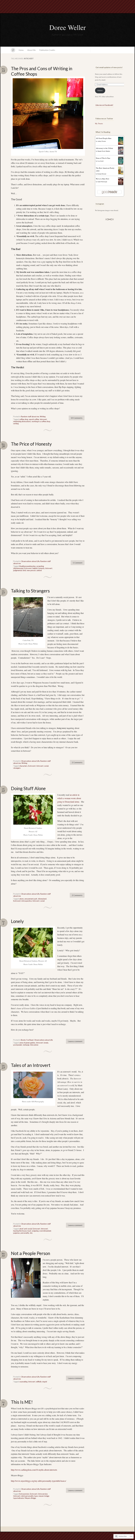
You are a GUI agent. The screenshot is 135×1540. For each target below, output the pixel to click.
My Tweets (99, 123)
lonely (46, 1043)
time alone (34, 1045)
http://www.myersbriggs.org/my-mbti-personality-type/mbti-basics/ (38, 1480)
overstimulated (45, 1231)
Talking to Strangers (30, 590)
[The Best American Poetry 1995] (120, 174)
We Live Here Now (102, 179)
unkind (39, 570)
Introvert (43, 419)
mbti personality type (29, 1496)
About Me (31, 50)
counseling (23, 1382)
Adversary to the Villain (104, 148)
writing (16, 423)
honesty (41, 568)
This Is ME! (22, 1402)
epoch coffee (34, 419)
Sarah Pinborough (102, 182)
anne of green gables (27, 1043)
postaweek (17, 1045)
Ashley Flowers (102, 141)
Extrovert (28, 568)
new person (31, 570)
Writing (42, 416)
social (46, 766)
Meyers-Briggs (30, 1498)
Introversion (43, 1494)
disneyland (42, 899)
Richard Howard (102, 174)
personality (25, 1233)
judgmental (17, 570)
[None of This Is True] (120, 164)
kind (24, 570)
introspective (26, 901)
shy (31, 1233)
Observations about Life (30, 561)
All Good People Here (103, 138)
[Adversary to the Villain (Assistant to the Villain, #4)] (120, 154)
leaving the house (20, 1231)
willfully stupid (41, 1382)
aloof (21, 1229)
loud (29, 1231)
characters (23, 766)
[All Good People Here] (120, 144)
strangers (17, 768)
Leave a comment (75, 1041)
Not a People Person (30, 1253)
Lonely (17, 921)
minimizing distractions (22, 421)
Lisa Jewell (100, 161)
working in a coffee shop (41, 421)
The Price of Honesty (31, 444)
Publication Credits (47, 50)
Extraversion (24, 1494)
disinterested (18, 568)
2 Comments (77, 762)
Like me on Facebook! (104, 105)
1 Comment (77, 563)
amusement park (30, 899)
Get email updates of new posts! (109, 67)
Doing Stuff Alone (28, 788)
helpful (35, 568)
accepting (40, 566)
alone (21, 899)
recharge (26, 1045)
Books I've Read (27, 1040)
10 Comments (76, 418)
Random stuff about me (30, 416)
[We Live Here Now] (120, 184)
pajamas (16, 1233)
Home (21, 50)
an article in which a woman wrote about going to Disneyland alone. (69, 798)
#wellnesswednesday (27, 566)
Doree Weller (67, 27)
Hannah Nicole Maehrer (104, 151)
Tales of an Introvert (30, 1065)
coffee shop (23, 419)
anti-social (28, 1229)
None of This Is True (103, 158)
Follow (100, 90)
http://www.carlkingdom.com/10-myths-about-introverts (34, 1469)
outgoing (35, 1231)
